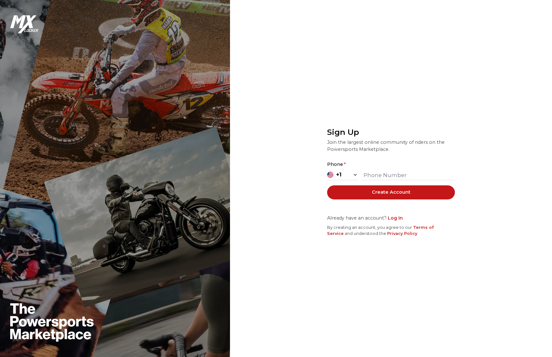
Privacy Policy (402, 233)
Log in (395, 218)
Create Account (391, 192)
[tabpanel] (391, 182)
